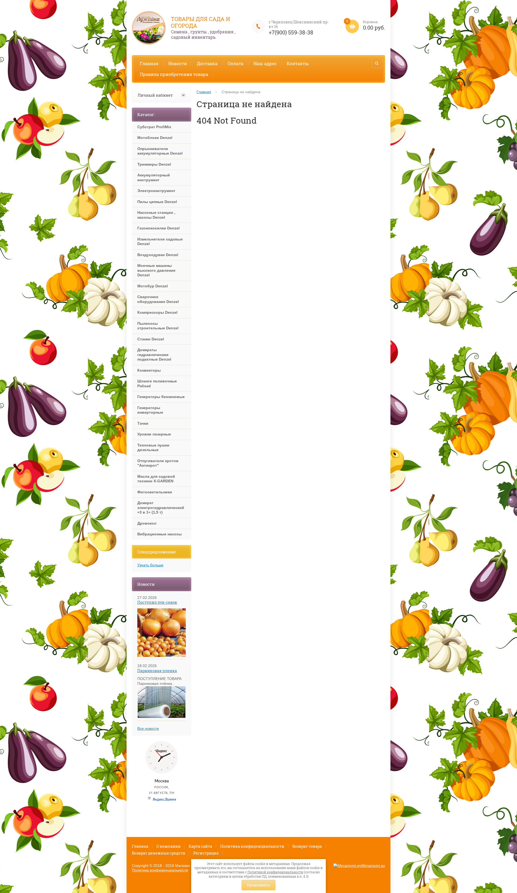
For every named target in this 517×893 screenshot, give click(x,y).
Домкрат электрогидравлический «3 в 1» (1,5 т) (160, 507)
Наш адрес (265, 63)
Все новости (148, 728)
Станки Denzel (150, 339)
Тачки (142, 423)
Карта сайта (200, 846)
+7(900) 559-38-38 (291, 32)
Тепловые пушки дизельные (153, 447)
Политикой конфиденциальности (275, 872)
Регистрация (206, 853)
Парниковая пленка (157, 670)
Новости (177, 63)
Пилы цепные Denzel (157, 202)
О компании (168, 846)
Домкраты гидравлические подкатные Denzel (154, 354)
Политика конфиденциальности (252, 846)
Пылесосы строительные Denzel (158, 325)
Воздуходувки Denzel (157, 255)
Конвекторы (149, 370)
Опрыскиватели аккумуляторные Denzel (160, 151)
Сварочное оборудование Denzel (158, 299)
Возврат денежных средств (158, 853)
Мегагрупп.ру (373, 865)
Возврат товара (307, 846)
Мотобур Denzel (152, 286)
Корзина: (365, 25)
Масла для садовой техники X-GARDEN (156, 478)
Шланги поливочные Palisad (157, 383)
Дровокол (146, 523)
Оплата (235, 63)
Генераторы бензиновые (161, 397)
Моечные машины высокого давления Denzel (156, 270)
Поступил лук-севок (157, 602)
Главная (149, 63)
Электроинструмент (156, 191)
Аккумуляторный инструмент (153, 177)
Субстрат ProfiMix (154, 127)
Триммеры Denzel (154, 164)
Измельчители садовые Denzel (160, 241)
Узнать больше (150, 565)
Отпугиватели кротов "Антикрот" (158, 463)
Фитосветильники (154, 492)
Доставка (207, 63)
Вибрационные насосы (159, 534)
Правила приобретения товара (174, 74)
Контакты (298, 63)
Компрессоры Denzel (157, 312)
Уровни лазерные (154, 434)
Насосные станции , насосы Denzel (156, 214)
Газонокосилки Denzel (158, 228)
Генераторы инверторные (150, 410)
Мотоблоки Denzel (154, 137)
